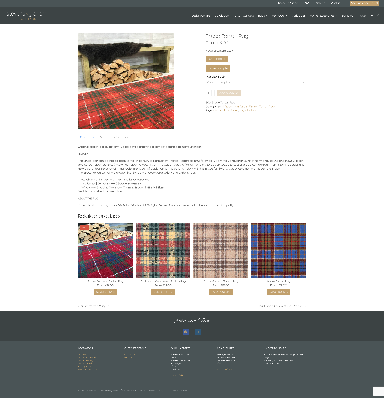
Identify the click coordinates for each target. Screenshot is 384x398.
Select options (105, 292)
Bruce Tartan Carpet (93, 306)
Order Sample (218, 68)
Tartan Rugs (267, 106)
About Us (82, 355)
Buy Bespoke (216, 59)
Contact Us (129, 355)
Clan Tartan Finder (245, 106)
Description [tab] (87, 137)
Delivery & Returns (87, 363)
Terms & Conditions (87, 369)
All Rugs (227, 106)
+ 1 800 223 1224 (225, 369)
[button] (371, 15)
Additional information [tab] (114, 137)
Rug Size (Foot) (215, 77)
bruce (217, 110)
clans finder (230, 110)
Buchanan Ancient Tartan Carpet (281, 306)
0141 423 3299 (177, 375)
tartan (251, 110)
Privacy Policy (84, 366)
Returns (128, 358)
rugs (243, 110)
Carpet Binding (85, 361)
